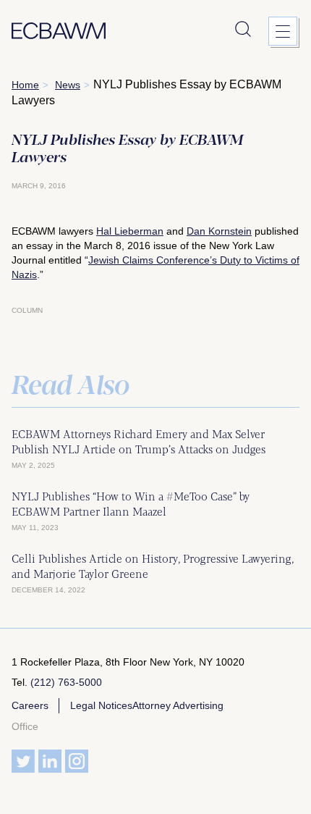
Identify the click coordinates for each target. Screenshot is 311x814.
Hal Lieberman (129, 231)
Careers (30, 705)
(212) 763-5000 (66, 682)
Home (25, 85)
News (67, 85)
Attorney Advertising (177, 705)
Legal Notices (101, 705)
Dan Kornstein (219, 231)
